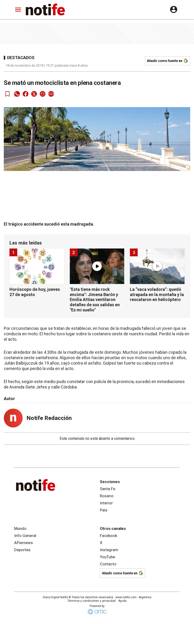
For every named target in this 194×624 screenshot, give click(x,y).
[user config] (173, 9)
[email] (42, 94)
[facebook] (25, 94)
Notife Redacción (49, 418)
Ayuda (122, 600)
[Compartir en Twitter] (34, 94)
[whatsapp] (17, 94)
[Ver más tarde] (7, 94)
